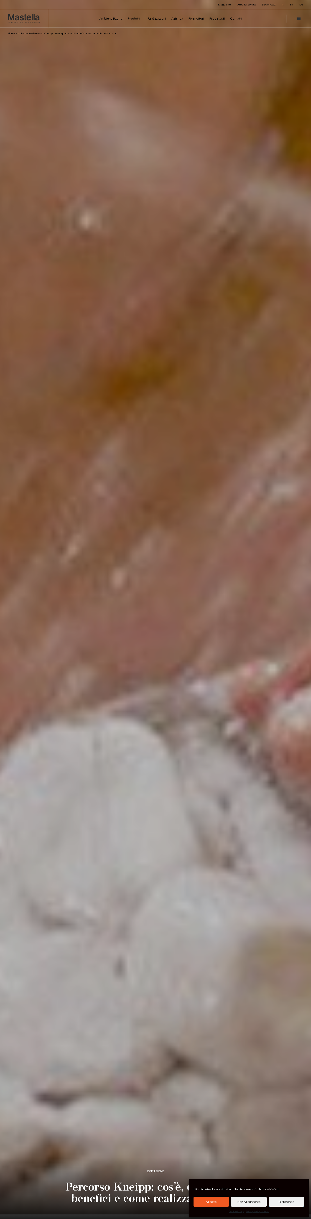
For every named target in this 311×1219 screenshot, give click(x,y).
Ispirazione (24, 33)
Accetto (211, 1202)
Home (11, 33)
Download (268, 4)
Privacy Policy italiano (257, 1211)
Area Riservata (246, 4)
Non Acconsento (248, 1202)
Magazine (224, 4)
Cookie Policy (236, 1211)
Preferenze (286, 1202)
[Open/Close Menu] (299, 19)
